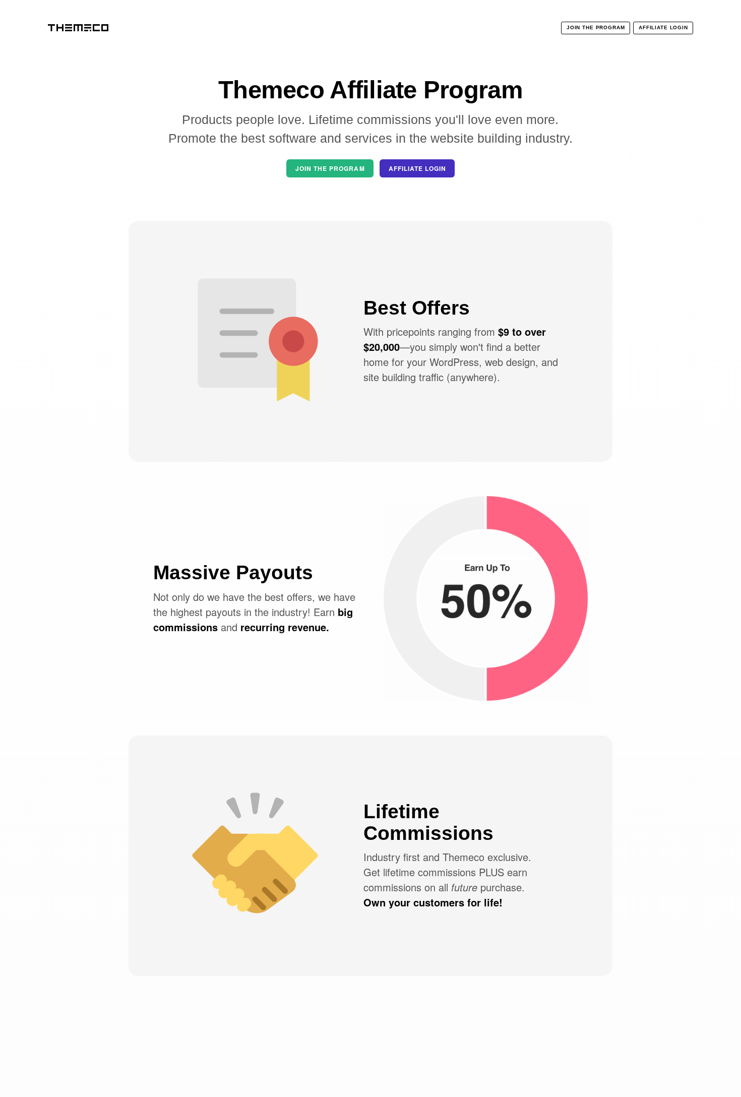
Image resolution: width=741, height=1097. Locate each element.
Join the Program (329, 168)
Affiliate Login (417, 168)
